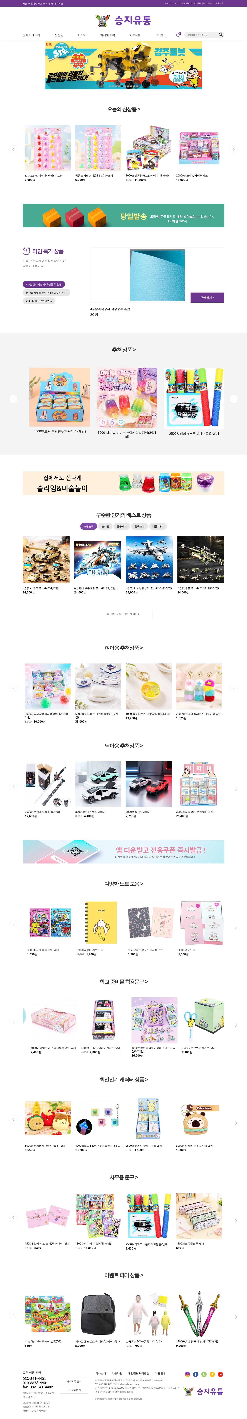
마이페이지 (187, 3)
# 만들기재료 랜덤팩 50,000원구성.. (46, 292)
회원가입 (168, 3)
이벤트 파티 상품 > (123, 1275)
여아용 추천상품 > (123, 648)
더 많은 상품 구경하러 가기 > (123, 614)
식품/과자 (157, 526)
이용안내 (160, 1373)
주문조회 (220, 3)
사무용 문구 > (124, 1177)
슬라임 (105, 526)
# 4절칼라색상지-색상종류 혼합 (44, 284)
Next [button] (233, 149)
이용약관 (117, 1373)
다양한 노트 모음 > (123, 884)
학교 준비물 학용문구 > (124, 982)
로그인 (177, 3)
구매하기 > (207, 297)
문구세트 (122, 526)
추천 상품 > (123, 350)
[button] (225, 66)
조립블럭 (89, 526)
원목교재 (140, 526)
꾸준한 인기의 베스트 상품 (123, 515)
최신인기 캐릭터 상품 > (124, 1079)
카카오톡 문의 (74, 1381)
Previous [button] (13, 149)
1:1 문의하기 (74, 1389)
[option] (48, 153)
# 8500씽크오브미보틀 (39, 300)
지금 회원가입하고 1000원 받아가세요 (43, 3)
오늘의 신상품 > (123, 109)
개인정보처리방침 (138, 1373)
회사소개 (100, 1373)
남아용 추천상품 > (123, 746)
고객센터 (210, 3)
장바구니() (199, 3)
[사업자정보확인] (171, 1388)
